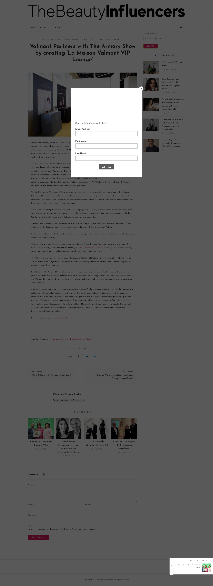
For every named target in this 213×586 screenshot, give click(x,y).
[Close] (141, 88)
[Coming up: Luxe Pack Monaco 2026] (192, 572)
